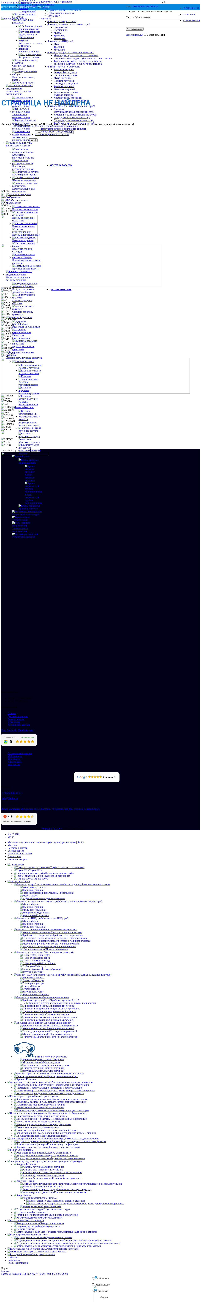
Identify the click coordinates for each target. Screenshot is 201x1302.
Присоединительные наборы (23, 78)
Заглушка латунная (29, 57)
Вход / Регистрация (18, 1263)
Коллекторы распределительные (68, 1101)
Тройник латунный (29, 29)
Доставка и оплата (18, 716)
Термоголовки (20, 520)
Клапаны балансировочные (67, 1178)
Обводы (35, 986)
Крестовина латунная (30, 43)
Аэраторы (38, 983)
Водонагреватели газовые (58, 1237)
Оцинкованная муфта (57, 1014)
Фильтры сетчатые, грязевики (22, 313)
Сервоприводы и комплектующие (21, 104)
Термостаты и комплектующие (65, 1087)
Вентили (29, 407)
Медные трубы (40, 878)
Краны (25, 456)
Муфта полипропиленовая (65, 943)
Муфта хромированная (59, 1034)
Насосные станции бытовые (22, 250)
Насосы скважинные (23, 226)
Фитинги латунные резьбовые (22, 21)
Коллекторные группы (24, 174)
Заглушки (38, 972)
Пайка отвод (43, 960)
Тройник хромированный (64, 1025)
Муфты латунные (28, 34)
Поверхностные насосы (25, 209)
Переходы (38, 980)
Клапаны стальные (29, 373)
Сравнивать (14, 1260)
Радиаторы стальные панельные (23, 348)
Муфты (34, 895)
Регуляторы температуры (25, 514)
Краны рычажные (28, 508)
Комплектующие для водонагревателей (80, 1246)
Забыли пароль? (134, 34)
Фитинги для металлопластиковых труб (80, 901)
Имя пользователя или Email (149, 11)
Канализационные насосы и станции (26, 261)
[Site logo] (7, 18)
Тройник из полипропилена (68, 935)
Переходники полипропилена (71, 938)
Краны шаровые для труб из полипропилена (33, 498)
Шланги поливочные (56, 949)
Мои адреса (14, 759)
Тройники (38, 890)
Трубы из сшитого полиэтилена (67, 867)
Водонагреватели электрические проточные (87, 1240)
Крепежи (29, 82)
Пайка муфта (44, 955)
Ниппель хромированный (64, 1037)
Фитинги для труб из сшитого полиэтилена (86, 884)
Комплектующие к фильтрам (22, 302)
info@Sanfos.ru (10, 798)
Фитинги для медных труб (59, 952)
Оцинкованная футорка (60, 1020)
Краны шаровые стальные (30, 477)
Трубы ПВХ (35, 870)
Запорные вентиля (28, 430)
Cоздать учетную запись (145, 6)
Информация (15, 761)
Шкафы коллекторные (24, 180)
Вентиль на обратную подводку (29, 440)
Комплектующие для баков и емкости (77, 1231)
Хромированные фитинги (58, 1022)
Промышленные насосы (25, 268)
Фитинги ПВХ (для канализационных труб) (87, 974)
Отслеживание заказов (20, 753)
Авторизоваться (134, 29)
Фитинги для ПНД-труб (55, 918)
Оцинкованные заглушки (63, 1017)
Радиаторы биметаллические (62, 1155)
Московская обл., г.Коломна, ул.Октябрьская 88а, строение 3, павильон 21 (50, 808)
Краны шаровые (27, 462)
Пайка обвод (43, 957)
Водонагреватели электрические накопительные (94, 1243)
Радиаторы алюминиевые (26, 326)
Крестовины (42, 915)
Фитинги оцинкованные (56, 997)
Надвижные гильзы (54, 898)
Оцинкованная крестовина (65, 1008)
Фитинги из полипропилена (62, 929)
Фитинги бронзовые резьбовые (23, 67)
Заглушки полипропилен (62, 946)
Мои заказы (14, 764)
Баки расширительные (52, 1223)
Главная (12, 713)
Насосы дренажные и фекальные (23, 219)
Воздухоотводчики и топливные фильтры (23, 290)
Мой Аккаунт (15, 756)
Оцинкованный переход (61, 1005)
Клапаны (29, 361)
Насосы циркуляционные (26, 234)
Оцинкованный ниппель (62, 1011)
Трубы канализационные (56, 875)
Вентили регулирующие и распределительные (29, 422)
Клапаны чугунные (29, 393)
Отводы (35, 988)
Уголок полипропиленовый (67, 932)
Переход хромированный (63, 1031)
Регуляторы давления (23, 536)
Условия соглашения (19, 724)
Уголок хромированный (61, 1028)
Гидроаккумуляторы (49, 1226)
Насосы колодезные (22, 240)
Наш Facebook (9, 730)
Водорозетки (43, 912)
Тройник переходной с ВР (65, 1000)
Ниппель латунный (29, 51)
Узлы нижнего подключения (20, 530)
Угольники (40, 887)
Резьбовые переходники (61, 892)
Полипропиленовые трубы (59, 873)
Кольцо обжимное (52, 969)
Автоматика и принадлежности (21, 138)
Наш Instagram (26, 730)
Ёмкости (30, 1229)
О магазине (14, 722)
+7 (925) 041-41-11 (11, 792)
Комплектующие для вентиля (30, 452)
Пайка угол (41, 966)
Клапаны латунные (29, 367)
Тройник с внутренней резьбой (79, 1003)
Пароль (138, 17)
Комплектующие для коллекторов (23, 190)
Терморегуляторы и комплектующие (22, 127)
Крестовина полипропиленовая (73, 940)
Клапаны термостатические (67, 1172)
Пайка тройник (47, 963)
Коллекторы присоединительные (69, 1099)
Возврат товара (16, 719)
